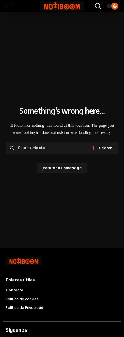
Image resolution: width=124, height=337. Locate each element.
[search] (98, 6)
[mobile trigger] (11, 6)
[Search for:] (53, 148)
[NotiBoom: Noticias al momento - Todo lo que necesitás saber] (62, 6)
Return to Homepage (62, 167)
